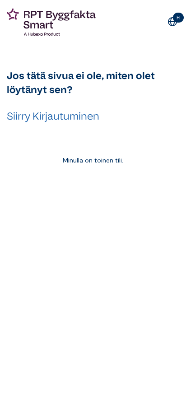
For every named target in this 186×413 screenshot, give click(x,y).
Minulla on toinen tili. (93, 160)
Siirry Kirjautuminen (53, 116)
